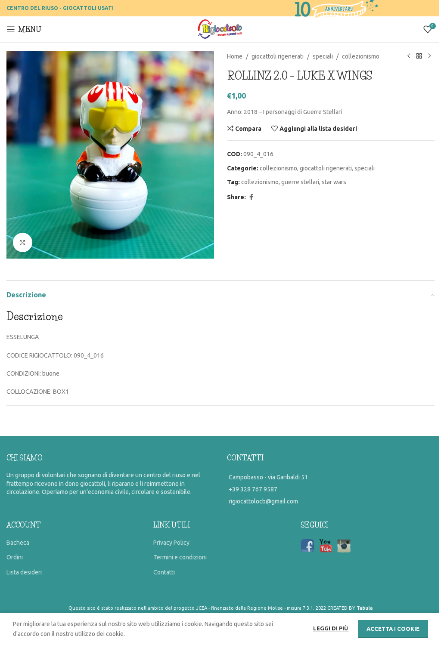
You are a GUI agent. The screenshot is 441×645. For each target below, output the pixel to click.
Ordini (14, 557)
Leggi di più (331, 628)
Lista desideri (24, 572)
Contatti (164, 572)
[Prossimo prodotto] (429, 56)
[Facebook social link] (251, 197)
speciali (323, 56)
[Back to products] (419, 56)
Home (234, 56)
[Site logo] (220, 28)
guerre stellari (300, 182)
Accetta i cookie (392, 629)
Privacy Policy (171, 542)
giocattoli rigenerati (278, 56)
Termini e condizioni (180, 557)
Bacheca (17, 542)
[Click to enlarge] (22, 242)
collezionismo (360, 56)
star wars (334, 182)
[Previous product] (409, 56)
